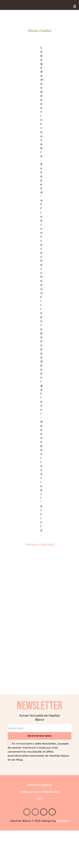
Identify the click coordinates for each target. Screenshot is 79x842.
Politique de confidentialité (39, 792)
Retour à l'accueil (39, 544)
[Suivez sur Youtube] (52, 811)
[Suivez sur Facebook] (26, 811)
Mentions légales (39, 785)
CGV (39, 798)
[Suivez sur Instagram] (43, 811)
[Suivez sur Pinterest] (35, 811)
